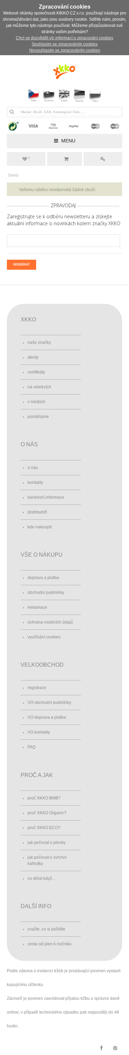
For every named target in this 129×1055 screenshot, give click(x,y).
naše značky (39, 342)
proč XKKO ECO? (44, 827)
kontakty (35, 482)
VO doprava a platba (47, 717)
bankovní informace (46, 497)
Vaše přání (29, 158)
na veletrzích (39, 387)
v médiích (36, 401)
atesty (33, 357)
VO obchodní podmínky (49, 702)
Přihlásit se (103, 159)
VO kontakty (39, 732)
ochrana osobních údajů (50, 622)
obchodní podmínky (46, 592)
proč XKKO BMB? (44, 798)
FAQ (31, 747)
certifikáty (36, 372)
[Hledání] (11, 112)
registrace (37, 687)
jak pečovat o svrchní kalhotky (47, 860)
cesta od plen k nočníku (50, 944)
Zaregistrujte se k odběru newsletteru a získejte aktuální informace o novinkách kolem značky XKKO (63, 220)
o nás (33, 467)
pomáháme (38, 416)
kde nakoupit (40, 527)
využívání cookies (44, 637)
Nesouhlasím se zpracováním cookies (64, 50)
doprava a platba (43, 577)
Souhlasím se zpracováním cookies (65, 44)
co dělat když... (41, 878)
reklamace (37, 607)
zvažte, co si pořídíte (46, 929)
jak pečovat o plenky (47, 842)
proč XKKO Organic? (47, 812)
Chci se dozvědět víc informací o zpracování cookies (64, 38)
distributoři (37, 512)
